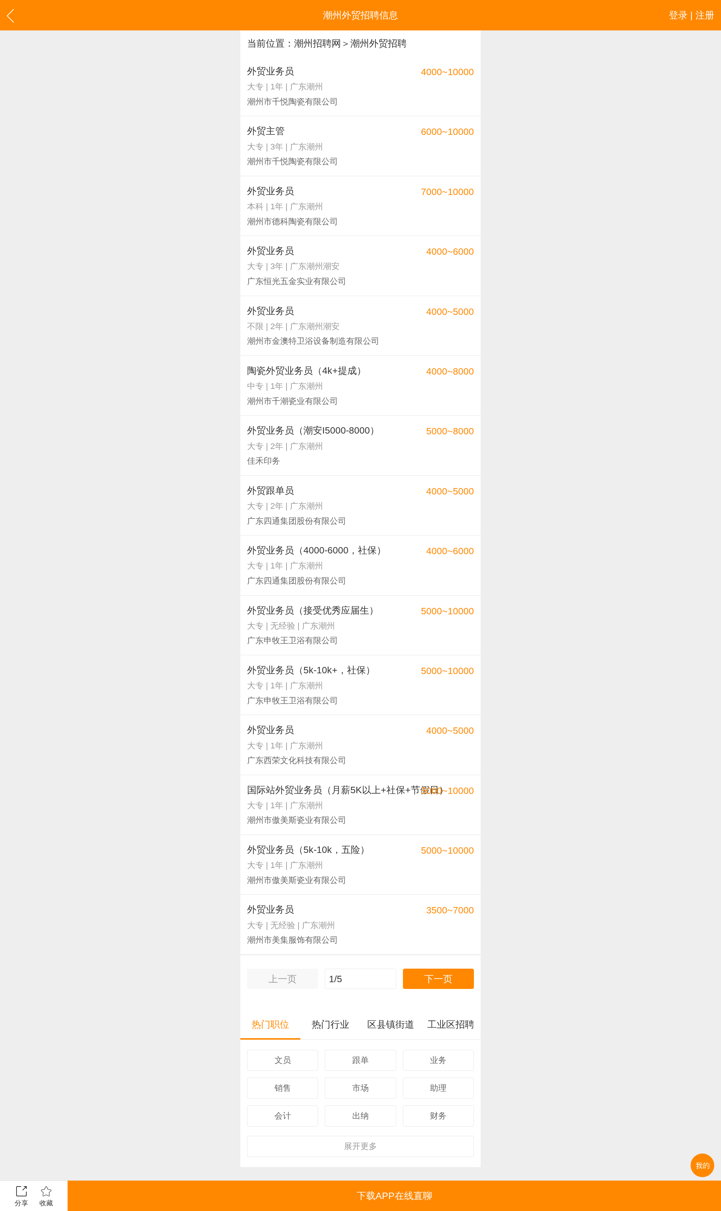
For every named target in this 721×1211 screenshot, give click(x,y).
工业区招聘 (450, 1024)
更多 (360, 1146)
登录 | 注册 (691, 15)
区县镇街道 (390, 1024)
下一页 (438, 979)
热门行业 (330, 1024)
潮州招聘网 (317, 43)
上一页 (282, 979)
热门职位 (270, 1024)
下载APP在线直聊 (394, 1195)
